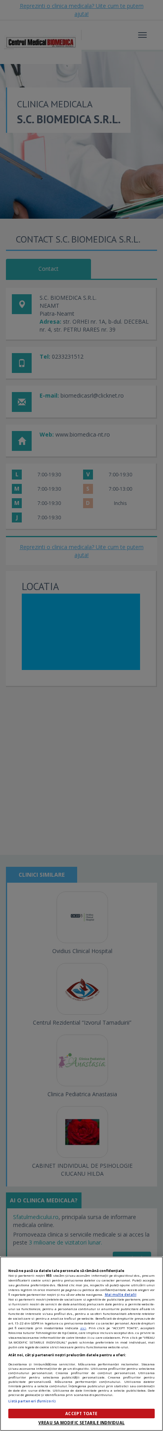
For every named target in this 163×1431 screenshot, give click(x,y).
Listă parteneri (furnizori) (32, 1401)
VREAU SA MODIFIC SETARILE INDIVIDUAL (81, 1422)
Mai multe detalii (120, 1294)
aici (83, 1328)
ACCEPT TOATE (81, 1413)
